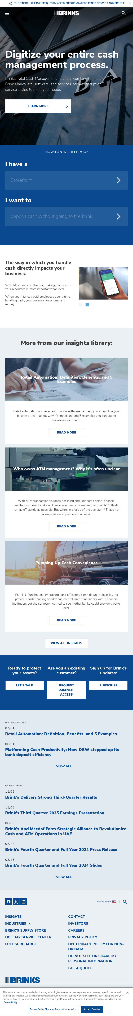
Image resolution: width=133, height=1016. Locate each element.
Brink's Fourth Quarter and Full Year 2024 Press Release (61, 850)
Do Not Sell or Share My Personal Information (53, 1009)
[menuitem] (123, 13)
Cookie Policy (10, 1002)
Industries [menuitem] (15, 923)
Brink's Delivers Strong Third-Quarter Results (51, 797)
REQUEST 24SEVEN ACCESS (66, 690)
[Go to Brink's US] (66, 13)
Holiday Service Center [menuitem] (28, 937)
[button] (80, 303)
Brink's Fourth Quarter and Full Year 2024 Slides (53, 865)
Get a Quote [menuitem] (80, 968)
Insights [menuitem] (13, 916)
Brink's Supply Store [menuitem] (25, 930)
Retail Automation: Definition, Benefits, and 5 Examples (61, 734)
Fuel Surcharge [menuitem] (21, 944)
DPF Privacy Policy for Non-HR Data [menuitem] (96, 946)
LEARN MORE (38, 106)
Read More (70, 432)
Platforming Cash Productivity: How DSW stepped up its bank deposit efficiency (62, 752)
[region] (66, 1001)
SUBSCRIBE (108, 685)
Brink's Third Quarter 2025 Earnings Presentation (54, 813)
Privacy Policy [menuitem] (82, 937)
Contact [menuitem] (76, 916)
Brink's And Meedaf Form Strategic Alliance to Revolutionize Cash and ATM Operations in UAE (65, 831)
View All (64, 766)
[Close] (127, 993)
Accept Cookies (92, 1009)
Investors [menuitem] (78, 923)
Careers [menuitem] (76, 930)
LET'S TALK (24, 685)
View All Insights (66, 643)
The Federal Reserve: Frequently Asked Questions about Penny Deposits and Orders (69, 3)
